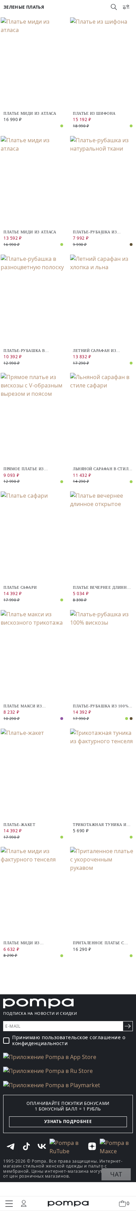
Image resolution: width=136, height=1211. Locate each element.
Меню (9, 1204)
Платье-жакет (19, 825)
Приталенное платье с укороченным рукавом (100, 943)
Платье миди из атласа (29, 113)
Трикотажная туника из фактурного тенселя (101, 825)
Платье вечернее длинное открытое (103, 587)
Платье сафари (20, 587)
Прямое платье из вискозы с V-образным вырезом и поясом (29, 469)
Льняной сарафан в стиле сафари (102, 469)
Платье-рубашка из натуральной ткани (95, 232)
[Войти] (24, 1203)
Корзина (128, 1203)
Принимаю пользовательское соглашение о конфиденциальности (68, 1040)
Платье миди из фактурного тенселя (27, 943)
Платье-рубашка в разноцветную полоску (30, 350)
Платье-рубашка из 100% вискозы (100, 706)
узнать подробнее (68, 1121)
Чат (116, 1174)
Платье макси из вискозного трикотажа (30, 706)
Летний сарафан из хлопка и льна (94, 350)
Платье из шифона (94, 113)
